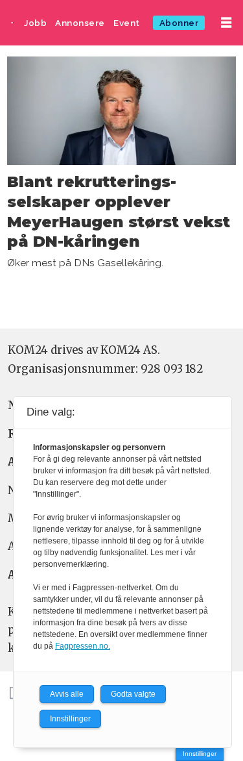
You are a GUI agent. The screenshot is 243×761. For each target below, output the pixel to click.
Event (126, 23)
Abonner (179, 23)
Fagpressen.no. (82, 646)
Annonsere (80, 23)
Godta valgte (133, 694)
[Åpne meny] (226, 23)
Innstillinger (199, 753)
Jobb (35, 23)
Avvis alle (67, 694)
